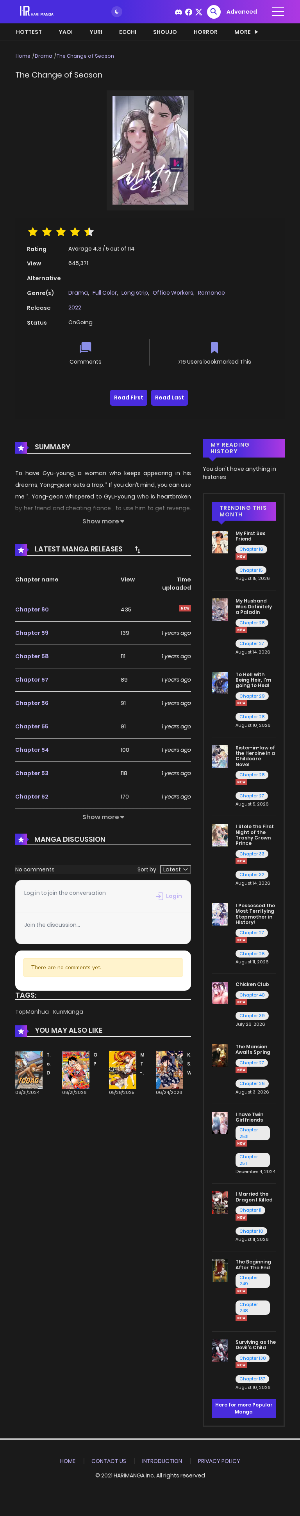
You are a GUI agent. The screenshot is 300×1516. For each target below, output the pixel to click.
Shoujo (165, 32)
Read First (128, 397)
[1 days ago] (241, 556)
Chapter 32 (251, 874)
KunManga (68, 1012)
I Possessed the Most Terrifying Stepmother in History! (255, 914)
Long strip (134, 293)
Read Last (169, 397)
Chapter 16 (251, 549)
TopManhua (32, 1012)
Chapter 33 (251, 854)
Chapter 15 (250, 570)
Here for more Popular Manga (244, 1408)
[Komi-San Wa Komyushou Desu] (169, 1070)
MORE (242, 32)
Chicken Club (252, 984)
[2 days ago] (241, 630)
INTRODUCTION (162, 1461)
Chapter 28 (251, 623)
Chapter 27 (251, 643)
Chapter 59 (31, 633)
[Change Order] (137, 549)
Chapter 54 (32, 750)
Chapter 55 (31, 726)
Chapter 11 (250, 1210)
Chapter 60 (32, 609)
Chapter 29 (252, 696)
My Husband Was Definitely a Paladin (254, 606)
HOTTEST (29, 32)
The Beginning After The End (253, 1264)
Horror (206, 32)
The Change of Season (85, 56)
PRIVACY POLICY (219, 1461)
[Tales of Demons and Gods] (29, 1070)
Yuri (95, 32)
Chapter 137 (252, 1379)
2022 (74, 307)
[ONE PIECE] (75, 1070)
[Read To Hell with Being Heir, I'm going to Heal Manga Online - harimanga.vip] (220, 682)
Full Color (105, 293)
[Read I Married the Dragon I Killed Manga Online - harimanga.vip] (220, 1202)
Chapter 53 (31, 773)
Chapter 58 (32, 656)
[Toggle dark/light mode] (116, 11)
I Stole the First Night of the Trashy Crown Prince (255, 834)
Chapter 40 (252, 995)
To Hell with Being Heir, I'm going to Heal (253, 680)
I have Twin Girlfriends (249, 1117)
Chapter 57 (31, 680)
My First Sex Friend (250, 536)
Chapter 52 (31, 796)
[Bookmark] (214, 348)
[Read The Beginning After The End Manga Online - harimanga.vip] (220, 1270)
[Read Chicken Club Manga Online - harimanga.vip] (220, 993)
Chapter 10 (251, 1231)
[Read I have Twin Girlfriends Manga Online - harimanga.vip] (220, 1122)
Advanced (242, 12)
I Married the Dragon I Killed (254, 1197)
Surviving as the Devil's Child (256, 1345)
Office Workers (173, 293)
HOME (67, 1461)
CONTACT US (108, 1461)
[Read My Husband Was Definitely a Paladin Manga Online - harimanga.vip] (220, 609)
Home (23, 56)
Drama (43, 56)
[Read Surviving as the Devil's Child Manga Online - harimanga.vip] (220, 1350)
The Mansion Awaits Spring (253, 1049)
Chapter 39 (252, 1015)
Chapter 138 (252, 1358)
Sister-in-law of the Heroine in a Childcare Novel (255, 756)
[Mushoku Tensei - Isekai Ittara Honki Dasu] (122, 1070)
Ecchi (127, 32)
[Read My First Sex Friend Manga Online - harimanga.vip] (220, 541)
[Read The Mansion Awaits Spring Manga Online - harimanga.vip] (220, 1055)
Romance (211, 293)
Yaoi (66, 32)
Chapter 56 (31, 703)
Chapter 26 (252, 954)
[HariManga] (37, 11)
